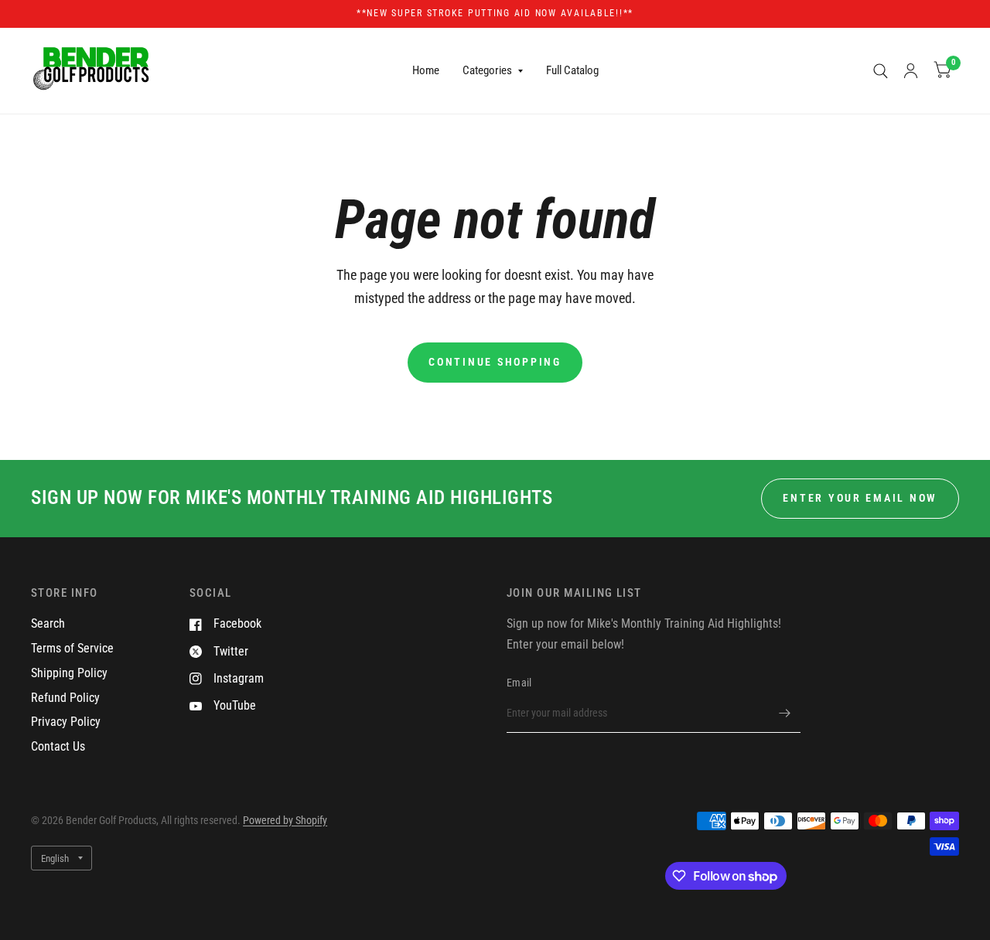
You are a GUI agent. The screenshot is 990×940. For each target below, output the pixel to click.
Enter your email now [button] (860, 498)
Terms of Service (72, 648)
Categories (487, 70)
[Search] (880, 71)
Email (519, 682)
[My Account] (911, 71)
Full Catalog (572, 70)
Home (425, 70)
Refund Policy (65, 697)
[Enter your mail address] (785, 713)
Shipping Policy (69, 673)
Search (48, 623)
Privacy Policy (66, 721)
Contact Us (58, 746)
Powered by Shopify (285, 820)
